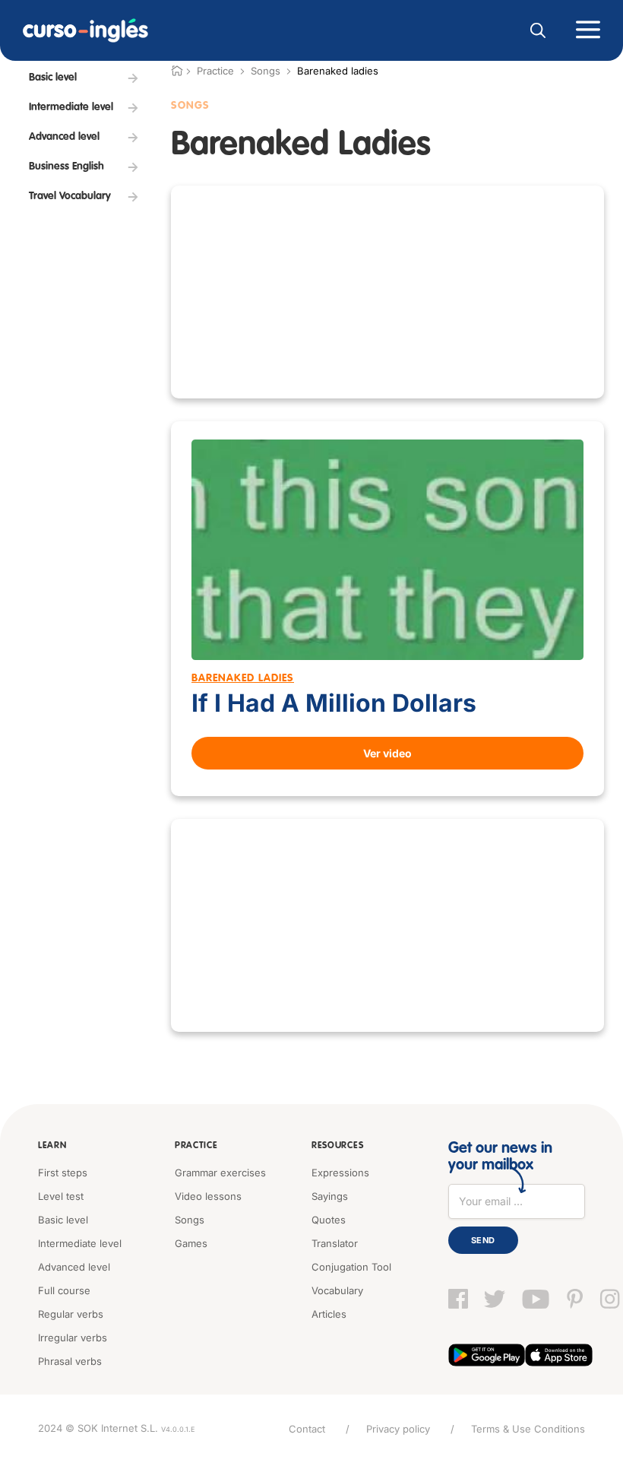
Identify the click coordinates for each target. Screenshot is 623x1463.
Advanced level (74, 1267)
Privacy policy (398, 1429)
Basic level (63, 1220)
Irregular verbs (72, 1337)
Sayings (330, 1196)
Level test (61, 1196)
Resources (337, 1145)
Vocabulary (337, 1290)
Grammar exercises (220, 1172)
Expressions (340, 1172)
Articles (329, 1314)
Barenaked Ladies (242, 678)
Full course (64, 1290)
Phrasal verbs (70, 1361)
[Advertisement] (387, 292)
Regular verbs (70, 1314)
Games (191, 1243)
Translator (335, 1243)
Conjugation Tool (351, 1267)
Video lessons (208, 1196)
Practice (196, 1145)
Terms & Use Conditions (528, 1429)
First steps (62, 1172)
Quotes (329, 1220)
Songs (265, 71)
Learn (52, 1145)
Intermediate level (80, 1243)
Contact (307, 1429)
